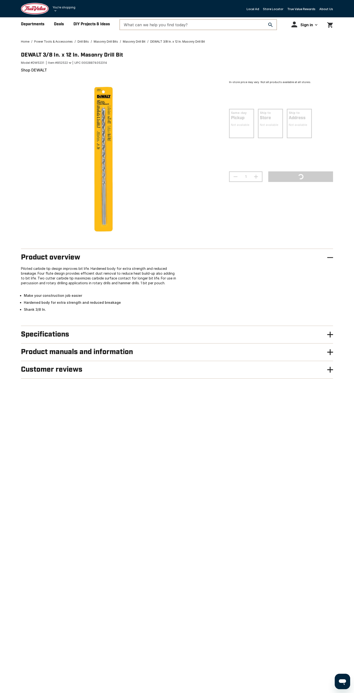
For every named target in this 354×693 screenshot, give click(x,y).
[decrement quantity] (235, 176)
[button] (304, 24)
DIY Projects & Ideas (91, 24)
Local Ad (253, 9)
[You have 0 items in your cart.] (330, 24)
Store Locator (273, 9)
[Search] (270, 25)
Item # (58, 63)
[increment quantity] (256, 176)
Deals (59, 24)
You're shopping (63, 7)
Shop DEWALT (34, 70)
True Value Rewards (301, 9)
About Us (326, 9)
